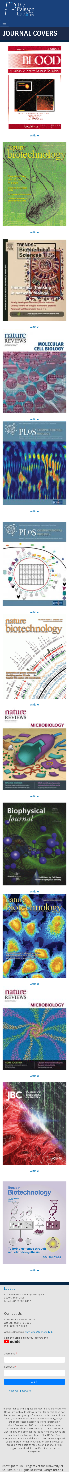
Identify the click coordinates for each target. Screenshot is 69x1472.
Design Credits (53, 1470)
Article (34, 135)
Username (9, 1353)
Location (11, 1288)
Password (9, 1367)
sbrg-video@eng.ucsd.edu (39, 1332)
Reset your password (19, 1390)
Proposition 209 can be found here (34, 1425)
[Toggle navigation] (4, 23)
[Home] (19, 10)
